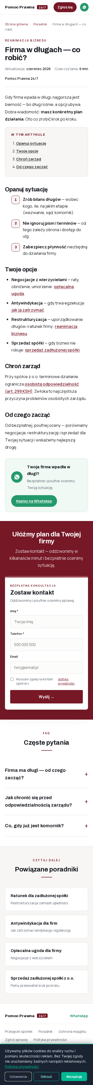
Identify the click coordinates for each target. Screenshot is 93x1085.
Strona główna (16, 24)
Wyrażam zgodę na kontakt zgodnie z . (49, 681)
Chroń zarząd (28, 159)
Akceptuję (74, 1077)
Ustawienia (18, 1077)
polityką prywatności (66, 681)
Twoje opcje (27, 151)
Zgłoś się (65, 7)
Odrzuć (46, 1077)
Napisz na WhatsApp (34, 501)
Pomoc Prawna (25, 7)
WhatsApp (79, 1015)
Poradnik (40, 24)
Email (14, 656)
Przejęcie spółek (18, 1031)
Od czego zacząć (32, 166)
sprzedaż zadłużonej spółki (52, 350)
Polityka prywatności (50, 1039)
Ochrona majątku (72, 1031)
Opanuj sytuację (31, 143)
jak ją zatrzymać (27, 310)
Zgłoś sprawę (16, 1039)
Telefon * (17, 634)
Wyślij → (46, 696)
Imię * (14, 611)
